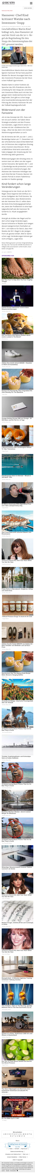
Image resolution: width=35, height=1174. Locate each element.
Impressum (24, 1148)
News (11, 1148)
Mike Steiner (22, 1157)
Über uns (25, 1154)
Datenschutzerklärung (16, 1151)
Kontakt (17, 1148)
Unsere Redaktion (12, 1157)
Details (7, 1170)
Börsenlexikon (17, 1132)
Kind (11, 10)
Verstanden (13, 1170)
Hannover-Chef (5, 10)
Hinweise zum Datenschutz (13, 1154)
